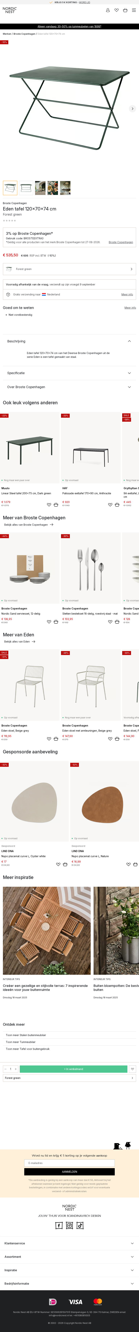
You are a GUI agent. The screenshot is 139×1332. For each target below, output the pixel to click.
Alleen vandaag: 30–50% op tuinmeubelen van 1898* (69, 26)
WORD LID (84, 2)
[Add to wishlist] (49, 504)
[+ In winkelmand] (56, 504)
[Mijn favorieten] (116, 10)
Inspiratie (11, 1270)
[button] (9, 221)
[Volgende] (132, 108)
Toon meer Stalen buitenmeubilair (26, 1035)
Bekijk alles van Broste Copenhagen (26, 524)
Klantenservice (15, 1243)
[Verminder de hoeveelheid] (5, 1069)
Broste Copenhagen (24, 33)
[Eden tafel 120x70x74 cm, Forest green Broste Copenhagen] (69, 108)
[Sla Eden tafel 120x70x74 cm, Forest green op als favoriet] (132, 1069)
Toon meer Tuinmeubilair (20, 1041)
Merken (7, 33)
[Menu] (134, 10)
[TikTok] (80, 1225)
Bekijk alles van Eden (17, 641)
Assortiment (13, 1257)
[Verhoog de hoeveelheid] (15, 1069)
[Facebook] (59, 1225)
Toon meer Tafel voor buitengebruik (28, 1048)
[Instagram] (69, 1225)
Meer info (127, 294)
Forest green (12, 1077)
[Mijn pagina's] (108, 10)
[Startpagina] (10, 10)
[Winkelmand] (125, 10)
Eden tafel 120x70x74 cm (51, 33)
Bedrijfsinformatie (17, 1283)
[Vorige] (6, 108)
